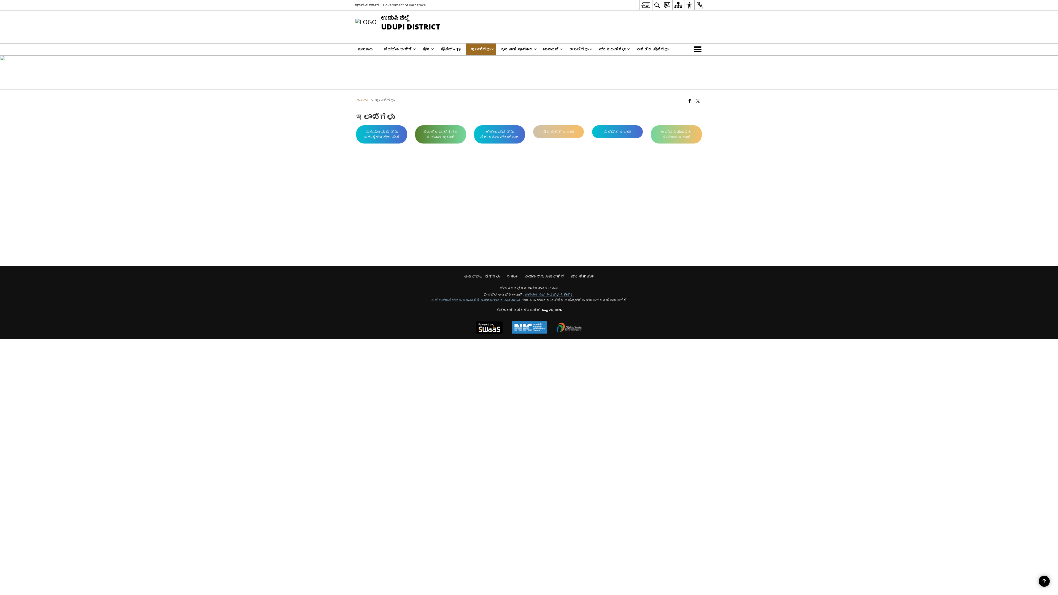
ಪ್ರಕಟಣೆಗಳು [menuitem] (612, 49)
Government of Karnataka (404, 4)
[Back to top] (1044, 581)
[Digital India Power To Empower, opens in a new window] (569, 328)
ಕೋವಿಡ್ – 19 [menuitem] (451, 49)
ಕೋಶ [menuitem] (426, 49)
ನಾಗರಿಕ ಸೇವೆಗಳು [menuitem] (652, 49)
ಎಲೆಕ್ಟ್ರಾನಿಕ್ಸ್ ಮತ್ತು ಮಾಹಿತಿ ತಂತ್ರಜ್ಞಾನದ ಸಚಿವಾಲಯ (476, 300)
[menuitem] (645, 5)
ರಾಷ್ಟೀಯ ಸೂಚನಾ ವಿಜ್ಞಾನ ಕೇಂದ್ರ (549, 294)
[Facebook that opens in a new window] (689, 101)
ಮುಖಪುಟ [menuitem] (365, 49)
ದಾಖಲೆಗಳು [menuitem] (579, 49)
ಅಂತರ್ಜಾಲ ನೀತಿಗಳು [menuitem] (482, 276)
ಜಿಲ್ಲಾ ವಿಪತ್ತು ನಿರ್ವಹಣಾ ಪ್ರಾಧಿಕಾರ (499, 134)
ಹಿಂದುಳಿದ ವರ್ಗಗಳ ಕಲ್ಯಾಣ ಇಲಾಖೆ (440, 134)
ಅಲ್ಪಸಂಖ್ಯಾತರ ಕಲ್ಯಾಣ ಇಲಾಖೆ (676, 134)
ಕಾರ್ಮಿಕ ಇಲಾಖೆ (617, 131)
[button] (698, 49)
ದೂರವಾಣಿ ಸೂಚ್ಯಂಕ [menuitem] (517, 49)
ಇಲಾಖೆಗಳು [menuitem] (480, 49)
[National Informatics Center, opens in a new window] (529, 328)
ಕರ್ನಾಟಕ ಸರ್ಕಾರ (367, 4)
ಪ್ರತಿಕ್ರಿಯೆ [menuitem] (582, 276)
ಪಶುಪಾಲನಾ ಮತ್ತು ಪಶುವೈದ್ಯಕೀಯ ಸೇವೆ (382, 134)
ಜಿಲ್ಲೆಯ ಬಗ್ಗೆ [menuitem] (398, 49)
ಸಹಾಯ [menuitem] (512, 276)
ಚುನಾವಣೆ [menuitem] (551, 49)
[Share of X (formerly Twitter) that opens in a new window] (697, 101)
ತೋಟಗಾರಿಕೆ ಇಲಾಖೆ (558, 131)
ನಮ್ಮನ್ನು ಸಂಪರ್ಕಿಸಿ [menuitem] (544, 276)
